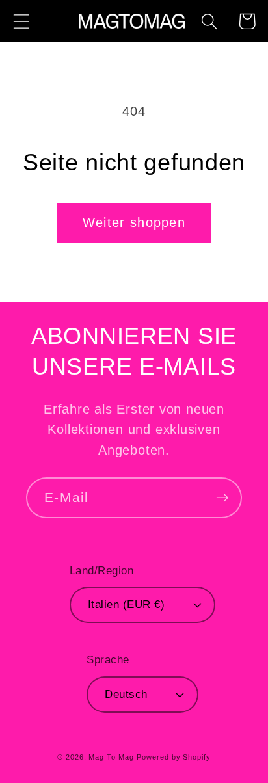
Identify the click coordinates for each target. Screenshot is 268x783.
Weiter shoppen (134, 222)
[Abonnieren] (222, 497)
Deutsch (126, 694)
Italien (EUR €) (126, 604)
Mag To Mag (110, 757)
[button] (21, 21)
